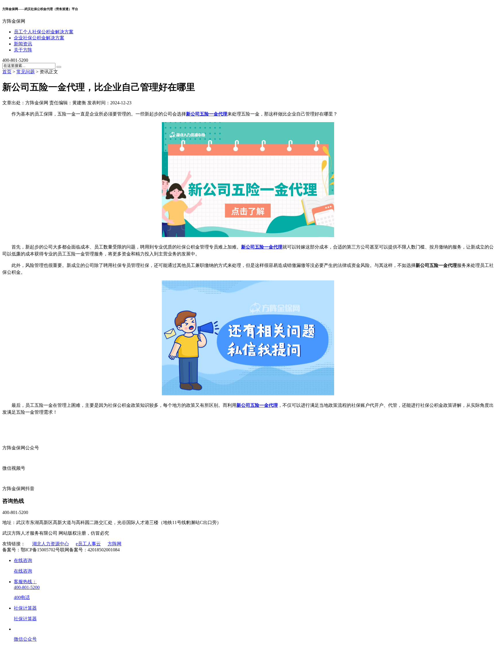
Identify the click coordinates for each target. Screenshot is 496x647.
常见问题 (25, 71)
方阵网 (114, 543)
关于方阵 (23, 49)
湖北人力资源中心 (50, 543)
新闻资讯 (23, 43)
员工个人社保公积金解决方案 (43, 31)
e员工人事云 (88, 543)
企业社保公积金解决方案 (39, 37)
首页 (6, 71)
